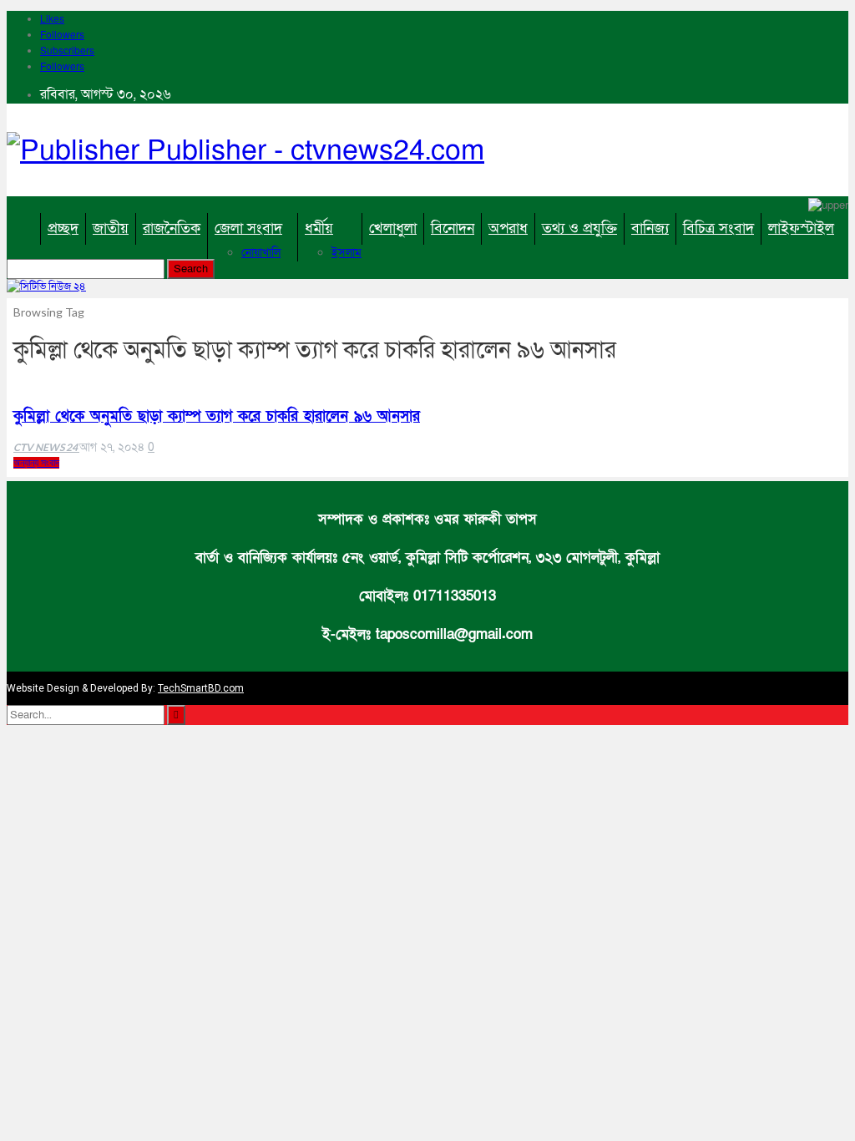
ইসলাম (346, 253)
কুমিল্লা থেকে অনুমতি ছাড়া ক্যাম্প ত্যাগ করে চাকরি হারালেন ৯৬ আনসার (216, 416)
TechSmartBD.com (201, 688)
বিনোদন (452, 228)
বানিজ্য (650, 228)
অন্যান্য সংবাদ (36, 463)
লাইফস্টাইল (801, 228)
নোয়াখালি (261, 253)
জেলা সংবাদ (248, 228)
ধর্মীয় (319, 228)
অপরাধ (508, 228)
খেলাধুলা (393, 228)
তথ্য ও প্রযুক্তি (579, 228)
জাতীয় (111, 228)
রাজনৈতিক (171, 228)
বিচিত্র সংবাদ (718, 228)
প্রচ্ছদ (63, 228)
